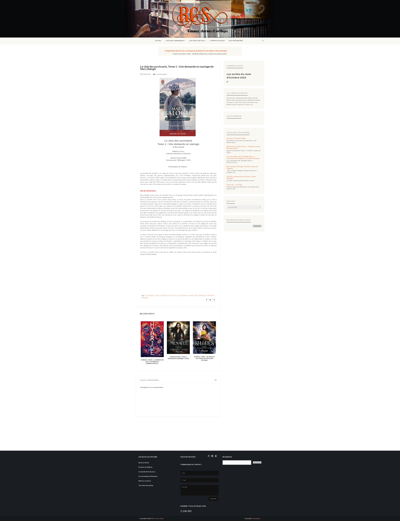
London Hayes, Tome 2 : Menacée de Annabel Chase (178, 357)
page (251, 104)
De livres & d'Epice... (146, 467)
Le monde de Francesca (147, 472)
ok (206, 295)
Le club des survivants (186, 295)
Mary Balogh (199, 295)
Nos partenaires (236, 40)
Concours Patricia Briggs (236, 138)
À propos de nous (217, 40)
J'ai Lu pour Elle (160, 295)
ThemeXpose (256, 518)
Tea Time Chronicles (146, 485)
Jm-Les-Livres (172, 295)
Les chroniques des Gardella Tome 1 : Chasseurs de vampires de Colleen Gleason (243, 157)
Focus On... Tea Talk (234, 185)
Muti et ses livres (145, 481)
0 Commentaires (161, 74)
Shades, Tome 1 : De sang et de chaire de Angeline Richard (204, 358)
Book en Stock (144, 462)
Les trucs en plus (196, 40)
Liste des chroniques (175, 40)
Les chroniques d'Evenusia (148, 476)
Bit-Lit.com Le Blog (157, 518)
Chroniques (150, 295)
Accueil (158, 40)
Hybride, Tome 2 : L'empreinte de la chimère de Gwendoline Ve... (152, 361)
